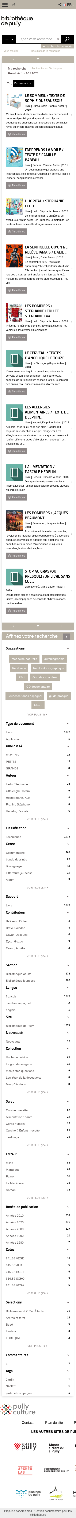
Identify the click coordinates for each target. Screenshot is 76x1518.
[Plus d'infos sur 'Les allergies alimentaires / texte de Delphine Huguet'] (14, 412)
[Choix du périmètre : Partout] (9, 39)
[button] (60, 4)
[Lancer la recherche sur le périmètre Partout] (67, 39)
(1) (36, 1346)
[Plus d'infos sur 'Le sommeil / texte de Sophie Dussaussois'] (14, 101)
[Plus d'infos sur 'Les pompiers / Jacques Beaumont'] (14, 520)
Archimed (26, 1511)
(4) (36, 714)
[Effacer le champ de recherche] (58, 39)
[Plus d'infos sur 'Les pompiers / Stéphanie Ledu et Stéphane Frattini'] (14, 312)
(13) (36, 887)
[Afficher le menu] (5, 5)
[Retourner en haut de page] (66, 637)
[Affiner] (38, 59)
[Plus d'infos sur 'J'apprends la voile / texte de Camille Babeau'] (14, 157)
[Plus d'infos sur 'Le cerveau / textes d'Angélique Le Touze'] (14, 358)
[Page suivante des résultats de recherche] (62, 59)
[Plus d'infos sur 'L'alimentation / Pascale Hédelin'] (14, 472)
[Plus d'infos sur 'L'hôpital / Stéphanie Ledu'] (14, 206)
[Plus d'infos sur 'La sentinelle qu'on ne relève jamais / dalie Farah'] (14, 256)
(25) (36, 819)
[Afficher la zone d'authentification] (14, 4)
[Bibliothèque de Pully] (17, 21)
